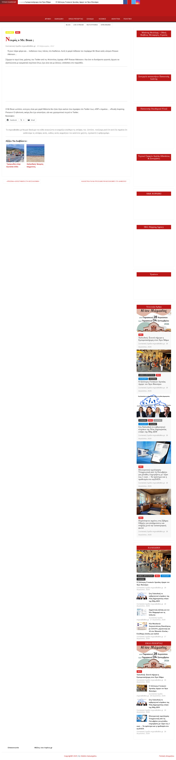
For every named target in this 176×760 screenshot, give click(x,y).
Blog (68, 25)
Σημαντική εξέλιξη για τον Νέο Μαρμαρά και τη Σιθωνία (159, 612)
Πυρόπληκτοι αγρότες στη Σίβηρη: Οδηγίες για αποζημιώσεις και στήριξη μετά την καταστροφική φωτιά (153, 524)
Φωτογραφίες (92, 25)
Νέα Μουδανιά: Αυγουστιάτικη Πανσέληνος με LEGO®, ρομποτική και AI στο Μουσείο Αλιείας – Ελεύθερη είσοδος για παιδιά (153, 629)
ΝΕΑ (17, 32)
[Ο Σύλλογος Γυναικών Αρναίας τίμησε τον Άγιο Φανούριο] (154, 361)
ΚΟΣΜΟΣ (102, 19)
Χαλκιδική (153, 379)
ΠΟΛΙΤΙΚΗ (128, 19)
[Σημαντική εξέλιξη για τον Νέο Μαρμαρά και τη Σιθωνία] (142, 612)
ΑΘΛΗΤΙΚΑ (115, 19)
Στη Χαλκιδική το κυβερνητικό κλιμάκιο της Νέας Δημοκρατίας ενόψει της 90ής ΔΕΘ (152, 429)
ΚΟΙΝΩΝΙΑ (142, 420)
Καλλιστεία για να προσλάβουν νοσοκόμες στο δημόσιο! (103, 181)
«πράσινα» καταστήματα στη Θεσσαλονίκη (23, 181)
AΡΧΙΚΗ (48, 19)
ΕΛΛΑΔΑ (90, 19)
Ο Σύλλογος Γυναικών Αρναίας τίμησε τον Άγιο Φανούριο (77, 2)
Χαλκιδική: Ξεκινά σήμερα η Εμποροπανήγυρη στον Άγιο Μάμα (153, 338)
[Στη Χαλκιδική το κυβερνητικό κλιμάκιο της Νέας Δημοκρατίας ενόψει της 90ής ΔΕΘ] (154, 405)
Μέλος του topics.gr (43, 748)
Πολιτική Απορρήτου (166, 756)
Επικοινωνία (106, 25)
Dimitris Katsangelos (89, 756)
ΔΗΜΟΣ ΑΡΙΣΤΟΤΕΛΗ (146, 375)
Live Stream (78, 25)
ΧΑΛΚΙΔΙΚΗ (58, 19)
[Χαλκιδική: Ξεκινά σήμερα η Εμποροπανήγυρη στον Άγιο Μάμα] (154, 320)
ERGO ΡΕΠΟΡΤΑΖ (76, 19)
